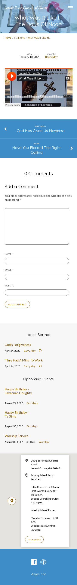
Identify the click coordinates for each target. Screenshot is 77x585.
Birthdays (32, 403)
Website (9, 285)
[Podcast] (43, 562)
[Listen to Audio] (40, 350)
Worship (44, 442)
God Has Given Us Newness (41, 130)
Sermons (19, 38)
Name (9, 254)
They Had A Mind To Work (24, 360)
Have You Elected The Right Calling (36, 149)
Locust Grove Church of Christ (25, 7)
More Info (34, 539)
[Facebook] (34, 562)
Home (8, 38)
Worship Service (16, 436)
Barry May (51, 57)
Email (9, 270)
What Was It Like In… (39, 38)
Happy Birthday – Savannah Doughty (18, 391)
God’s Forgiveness (18, 345)
